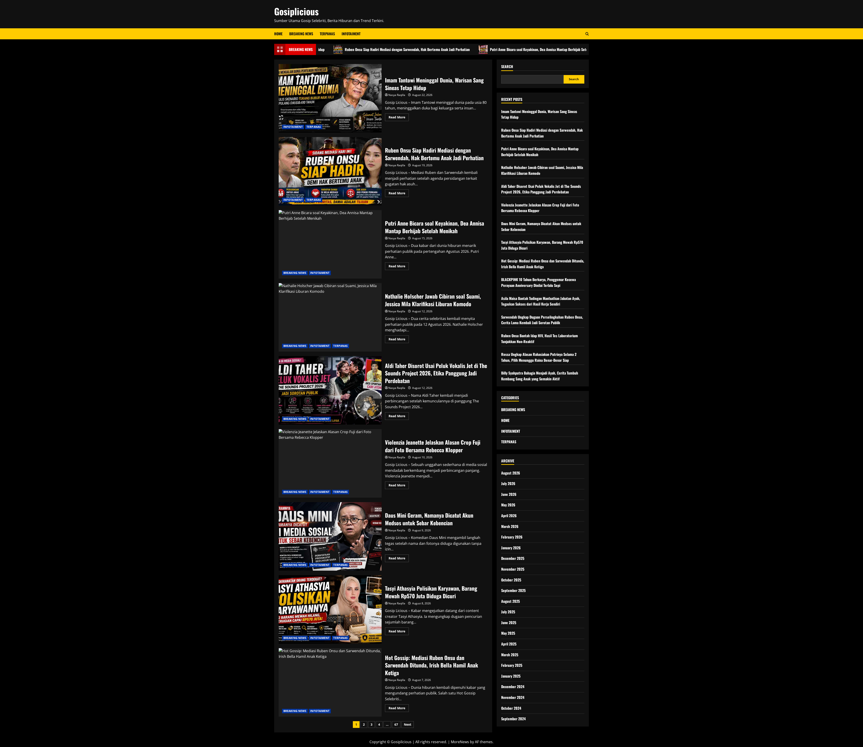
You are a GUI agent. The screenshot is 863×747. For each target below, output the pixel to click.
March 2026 (509, 526)
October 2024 (511, 708)
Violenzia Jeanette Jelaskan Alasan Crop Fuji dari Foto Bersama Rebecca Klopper (330, 463)
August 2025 (510, 601)
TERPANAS (327, 33)
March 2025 (509, 654)
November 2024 (512, 697)
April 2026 (509, 515)
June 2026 (508, 494)
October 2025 (511, 580)
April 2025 (508, 644)
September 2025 (513, 590)
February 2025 (511, 665)
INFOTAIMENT (351, 33)
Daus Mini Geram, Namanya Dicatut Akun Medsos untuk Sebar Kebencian (330, 536)
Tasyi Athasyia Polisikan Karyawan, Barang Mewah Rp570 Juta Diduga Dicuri (330, 609)
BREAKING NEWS (301, 33)
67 (396, 724)
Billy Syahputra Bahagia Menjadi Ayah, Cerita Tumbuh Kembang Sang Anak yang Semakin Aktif (539, 375)
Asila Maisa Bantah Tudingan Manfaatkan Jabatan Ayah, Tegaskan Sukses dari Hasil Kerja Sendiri (540, 301)
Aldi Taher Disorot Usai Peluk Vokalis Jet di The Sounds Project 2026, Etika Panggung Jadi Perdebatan (330, 390)
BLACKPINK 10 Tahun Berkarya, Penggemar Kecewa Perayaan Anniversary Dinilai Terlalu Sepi (538, 282)
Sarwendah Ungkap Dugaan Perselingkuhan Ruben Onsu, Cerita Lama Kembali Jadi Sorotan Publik (542, 320)
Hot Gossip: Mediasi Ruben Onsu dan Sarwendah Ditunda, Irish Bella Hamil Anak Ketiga (330, 682)
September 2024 (513, 718)
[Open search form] (587, 33)
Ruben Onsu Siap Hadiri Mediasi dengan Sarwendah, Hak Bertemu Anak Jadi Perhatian (366, 49)
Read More (399, 118)
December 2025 (512, 558)
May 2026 (508, 505)
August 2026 (510, 473)
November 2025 (512, 569)
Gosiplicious (296, 11)
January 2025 (510, 676)
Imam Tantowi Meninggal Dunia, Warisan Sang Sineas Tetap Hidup (330, 98)
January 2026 (511, 547)
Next (407, 724)
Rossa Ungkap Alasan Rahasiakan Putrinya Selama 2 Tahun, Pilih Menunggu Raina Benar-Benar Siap (538, 357)
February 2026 (512, 537)
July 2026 (508, 483)
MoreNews (460, 741)
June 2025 (508, 622)
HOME (505, 420)
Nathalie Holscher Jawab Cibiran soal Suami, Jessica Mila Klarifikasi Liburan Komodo (330, 317)
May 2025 (508, 633)
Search (507, 66)
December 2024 (512, 686)
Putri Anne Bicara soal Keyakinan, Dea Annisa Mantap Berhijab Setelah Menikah (507, 49)
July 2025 (508, 611)
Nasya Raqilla (396, 95)
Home (278, 33)
